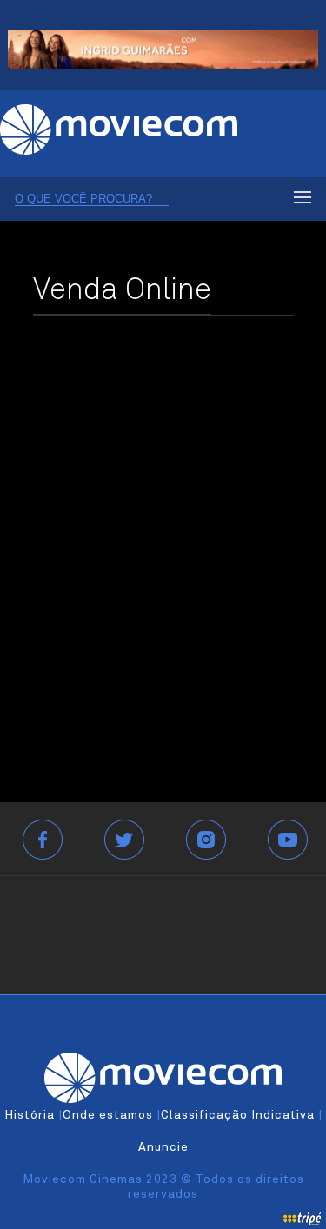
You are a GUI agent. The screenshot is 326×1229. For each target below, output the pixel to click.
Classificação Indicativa (238, 1115)
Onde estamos (108, 1115)
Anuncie (163, 1147)
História (29, 1115)
